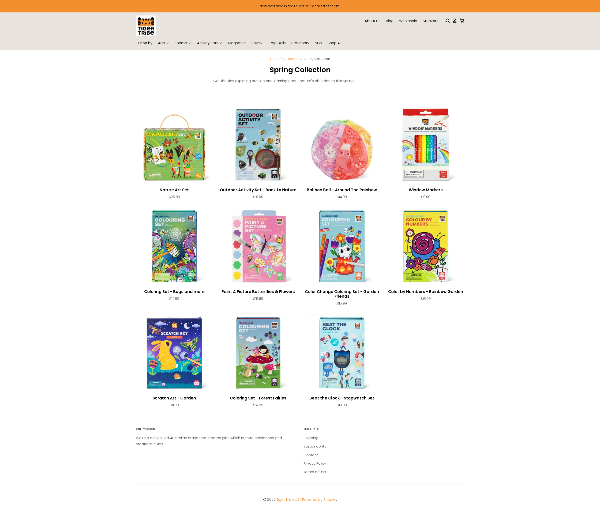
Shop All (334, 42)
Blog (390, 20)
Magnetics (237, 42)
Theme (181, 42)
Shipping (311, 437)
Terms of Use (315, 471)
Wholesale (408, 20)
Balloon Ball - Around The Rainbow (342, 190)
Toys (256, 42)
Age (161, 42)
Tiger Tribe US (288, 499)
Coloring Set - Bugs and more (174, 291)
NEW (318, 42)
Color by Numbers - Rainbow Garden (425, 291)
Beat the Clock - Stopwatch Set (341, 398)
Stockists (430, 20)
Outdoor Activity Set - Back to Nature (258, 190)
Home (275, 58)
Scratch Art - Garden (174, 398)
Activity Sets (207, 42)
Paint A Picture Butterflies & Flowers (258, 291)
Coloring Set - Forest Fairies (258, 398)
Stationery (300, 42)
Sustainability (315, 446)
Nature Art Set (174, 190)
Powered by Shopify (319, 499)
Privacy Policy (315, 463)
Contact (311, 454)
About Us (372, 20)
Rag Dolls (278, 42)
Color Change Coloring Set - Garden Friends (342, 294)
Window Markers (426, 190)
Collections (291, 58)
